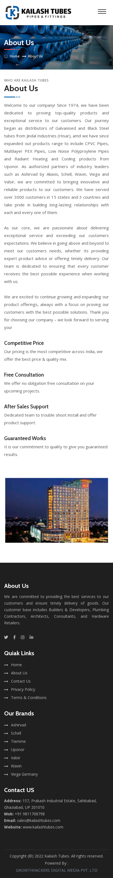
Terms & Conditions (29, 697)
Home (15, 56)
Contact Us (21, 681)
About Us (19, 672)
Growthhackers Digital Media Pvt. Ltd (56, 870)
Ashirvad (18, 724)
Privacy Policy (23, 689)
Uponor (17, 749)
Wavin (16, 766)
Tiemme (18, 741)
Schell (16, 733)
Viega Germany (24, 774)
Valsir (15, 757)
